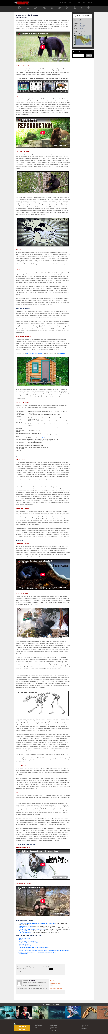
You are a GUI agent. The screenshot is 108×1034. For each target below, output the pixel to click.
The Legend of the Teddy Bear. (26, 930)
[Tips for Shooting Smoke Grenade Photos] (40, 1012)
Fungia (88, 8)
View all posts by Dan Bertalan (56, 988)
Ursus (81, 29)
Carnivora (82, 26)
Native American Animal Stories (26, 927)
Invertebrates (74, 8)
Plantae (81, 8)
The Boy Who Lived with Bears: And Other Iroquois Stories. (32, 929)
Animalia (82, 22)
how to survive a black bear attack (34, 353)
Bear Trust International (24, 938)
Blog (36, 1027)
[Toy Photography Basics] (8, 1012)
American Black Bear (25, 11)
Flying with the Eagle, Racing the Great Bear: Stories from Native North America (37, 923)
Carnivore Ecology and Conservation (27, 941)
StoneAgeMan (61, 353)
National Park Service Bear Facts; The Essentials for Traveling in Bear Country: (37, 949)
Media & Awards (53, 1027)
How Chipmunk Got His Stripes (26, 926)
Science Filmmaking (85, 1025)
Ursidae (81, 28)
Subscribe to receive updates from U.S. (22, 1028)
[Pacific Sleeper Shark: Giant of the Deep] (56, 1012)
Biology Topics (38, 1024)
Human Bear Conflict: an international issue (29, 946)
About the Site (53, 1024)
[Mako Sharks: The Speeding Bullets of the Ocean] (73, 1012)
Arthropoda (67, 8)
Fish (27, 8)
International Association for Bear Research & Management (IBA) (34, 947)
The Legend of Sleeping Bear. (26, 932)
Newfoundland (45, 437)
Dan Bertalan (32, 980)
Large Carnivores (23, 971)
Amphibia (59, 8)
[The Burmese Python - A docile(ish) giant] (89, 1012)
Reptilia (36, 8)
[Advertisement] (83, 83)
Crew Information (53, 1025)
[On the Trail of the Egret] (24, 1012)
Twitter (51, 985)
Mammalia (44, 8)
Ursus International (23, 953)
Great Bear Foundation (24, 944)
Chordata (82, 23)
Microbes (19, 8)
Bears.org (21, 939)
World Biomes (84, 1026)
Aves (52, 8)
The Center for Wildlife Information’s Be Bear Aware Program (33, 942)
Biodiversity (17, 11)
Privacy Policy (53, 1030)
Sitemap (52, 1028)
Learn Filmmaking (38, 1025)
